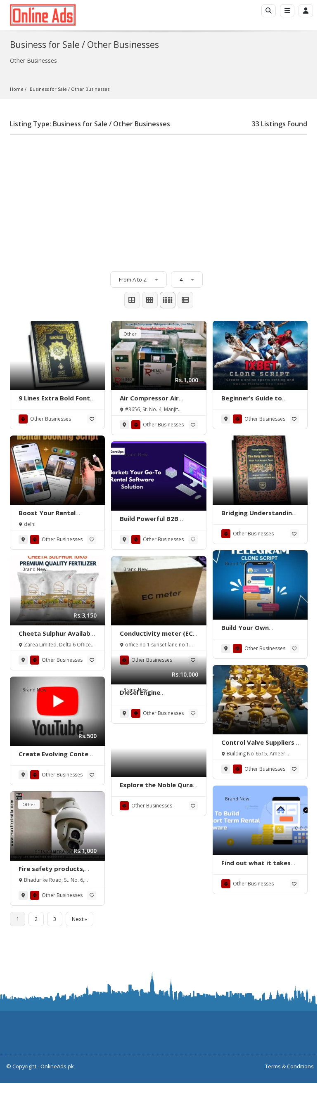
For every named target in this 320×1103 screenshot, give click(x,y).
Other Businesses (90, 89)
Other (130, 334)
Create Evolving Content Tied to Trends (57, 758)
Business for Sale (48, 89)
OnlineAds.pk (57, 1066)
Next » (79, 919)
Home (17, 89)
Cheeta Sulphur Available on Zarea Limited (57, 637)
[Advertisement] (158, 199)
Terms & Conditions (289, 1066)
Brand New (237, 334)
